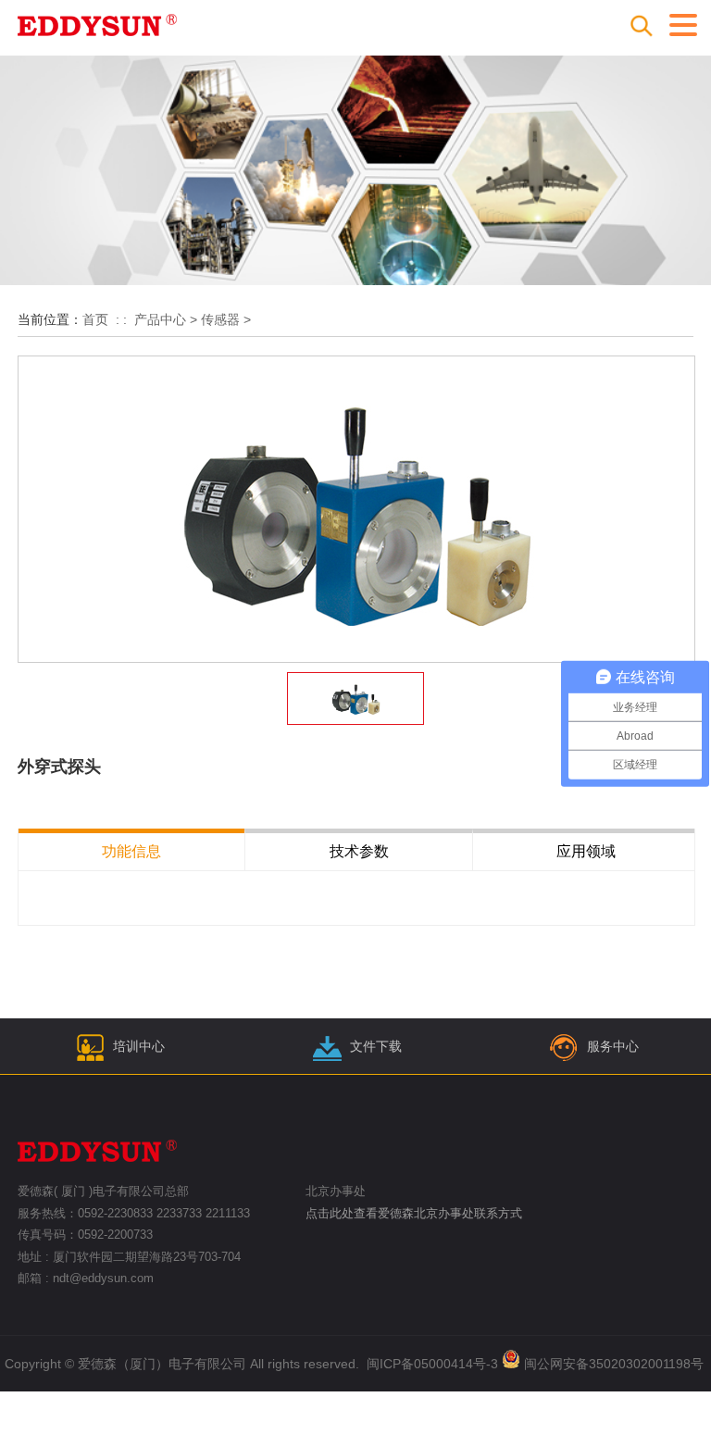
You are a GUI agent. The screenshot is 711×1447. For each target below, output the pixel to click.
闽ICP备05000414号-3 (432, 1363)
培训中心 (139, 1046)
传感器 (220, 319)
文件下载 (376, 1046)
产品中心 (160, 319)
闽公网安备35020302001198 (607, 1363)
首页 (95, 319)
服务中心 (613, 1046)
